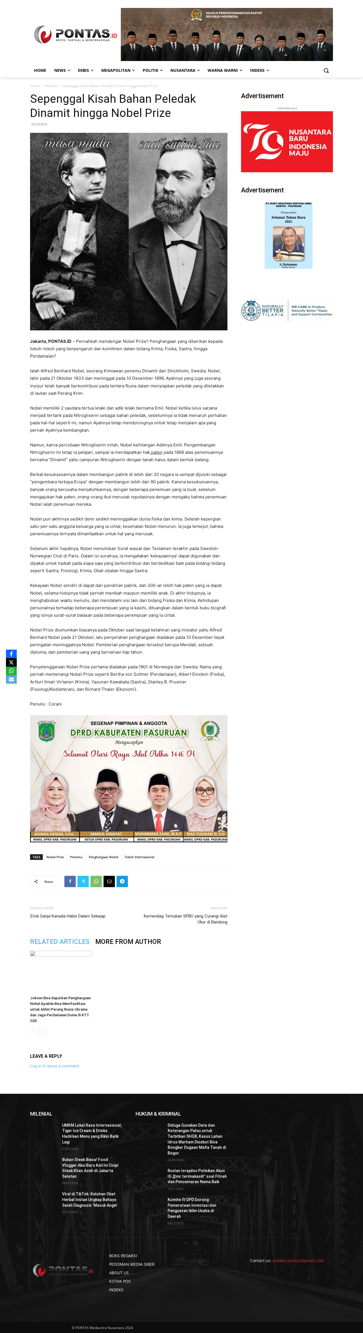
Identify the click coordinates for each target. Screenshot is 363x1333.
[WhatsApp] (96, 881)
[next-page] (42, 1032)
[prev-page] (33, 1032)
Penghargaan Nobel (103, 857)
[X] (11, 662)
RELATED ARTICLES (60, 942)
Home (35, 85)
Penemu (76, 857)
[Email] (109, 881)
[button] (326, 70)
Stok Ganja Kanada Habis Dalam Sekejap (67, 916)
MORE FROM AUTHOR (128, 942)
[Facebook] (70, 881)
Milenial (51, 85)
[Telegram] (122, 881)
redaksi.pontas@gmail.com (298, 1260)
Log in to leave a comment (54, 1065)
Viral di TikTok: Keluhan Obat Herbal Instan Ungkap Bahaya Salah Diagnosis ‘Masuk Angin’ (89, 1199)
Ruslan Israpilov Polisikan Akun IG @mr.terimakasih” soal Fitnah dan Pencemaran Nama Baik (197, 1176)
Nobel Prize (55, 857)
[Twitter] (83, 881)
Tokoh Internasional (139, 857)
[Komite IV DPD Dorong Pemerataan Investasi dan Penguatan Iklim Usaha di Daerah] (149, 1206)
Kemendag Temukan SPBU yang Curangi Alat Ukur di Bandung (185, 919)
